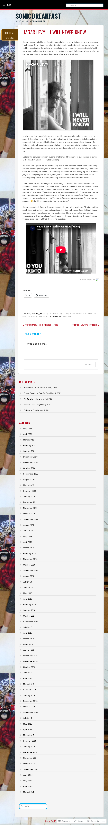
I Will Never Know (78, 313)
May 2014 (27, 780)
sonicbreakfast (38, 15)
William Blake (42, 316)
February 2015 (29, 741)
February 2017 (29, 644)
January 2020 (29, 496)
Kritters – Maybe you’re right (85, 324)
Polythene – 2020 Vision (34, 387)
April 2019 (27, 542)
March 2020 (28, 485)
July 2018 (27, 582)
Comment (88, 364)
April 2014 (27, 786)
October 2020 (29, 468)
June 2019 (28, 531)
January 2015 (29, 746)
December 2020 (30, 457)
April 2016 (27, 678)
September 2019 (30, 519)
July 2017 (27, 627)
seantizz (11, 38)
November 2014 (30, 758)
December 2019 (30, 502)
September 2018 (30, 570)
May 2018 (27, 593)
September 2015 (30, 712)
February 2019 (29, 553)
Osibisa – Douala (31, 410)
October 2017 (29, 616)
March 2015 (28, 735)
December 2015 (30, 701)
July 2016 (27, 673)
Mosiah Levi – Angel (33, 404)
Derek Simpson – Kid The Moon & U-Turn (40, 324)
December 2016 (30, 656)
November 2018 (30, 559)
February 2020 (29, 491)
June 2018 (28, 587)
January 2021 (29, 451)
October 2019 (29, 513)
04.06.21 (9, 33)
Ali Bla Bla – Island (32, 399)
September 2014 (30, 769)
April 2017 (27, 633)
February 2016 (29, 690)
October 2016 (29, 667)
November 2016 (30, 661)
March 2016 (28, 684)
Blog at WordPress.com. (54, 821)
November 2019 (30, 508)
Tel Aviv (31, 316)
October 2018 (29, 565)
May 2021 (27, 428)
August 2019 (28, 525)
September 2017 (30, 622)
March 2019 (28, 548)
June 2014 (28, 775)
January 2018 (29, 610)
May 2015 (27, 724)
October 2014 (29, 763)
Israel (90, 313)
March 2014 (28, 792)
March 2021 (28, 440)
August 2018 (28, 576)
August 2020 (28, 479)
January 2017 (29, 650)
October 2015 (29, 707)
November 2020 (30, 462)
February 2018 (29, 604)
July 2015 (27, 718)
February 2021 (29, 445)
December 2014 (30, 752)
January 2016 (29, 695)
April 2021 (27, 434)
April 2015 (27, 729)
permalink (67, 316)
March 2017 (28, 639)
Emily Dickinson (50, 313)
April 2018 (27, 599)
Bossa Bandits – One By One (37, 393)
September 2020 (30, 474)
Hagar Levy (64, 313)
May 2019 (27, 536)
